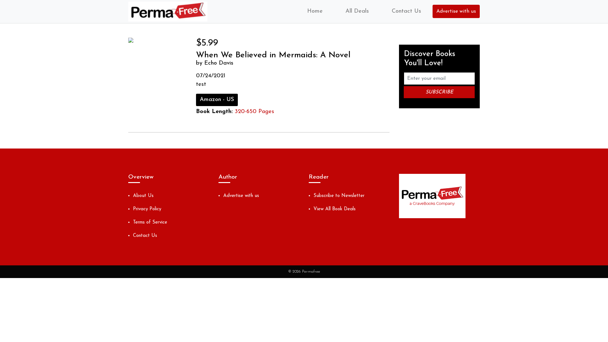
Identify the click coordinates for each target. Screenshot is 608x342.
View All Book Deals (335, 209)
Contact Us (406, 11)
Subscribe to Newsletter (339, 195)
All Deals (357, 11)
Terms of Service (150, 222)
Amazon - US (217, 100)
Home (315, 11)
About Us (143, 195)
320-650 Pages (254, 112)
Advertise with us (456, 11)
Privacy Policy (147, 209)
